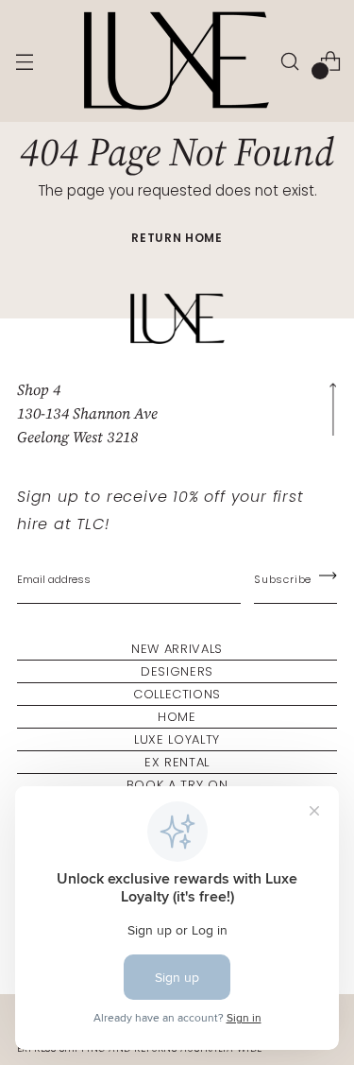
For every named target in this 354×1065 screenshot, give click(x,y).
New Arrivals (177, 649)
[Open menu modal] (24, 61)
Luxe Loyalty (177, 739)
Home (177, 717)
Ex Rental (177, 762)
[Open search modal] (289, 61)
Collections (177, 694)
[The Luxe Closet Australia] (174, 61)
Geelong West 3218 (77, 436)
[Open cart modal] (330, 61)
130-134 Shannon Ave (87, 413)
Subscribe (283, 579)
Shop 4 (38, 389)
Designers (177, 671)
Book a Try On (177, 785)
